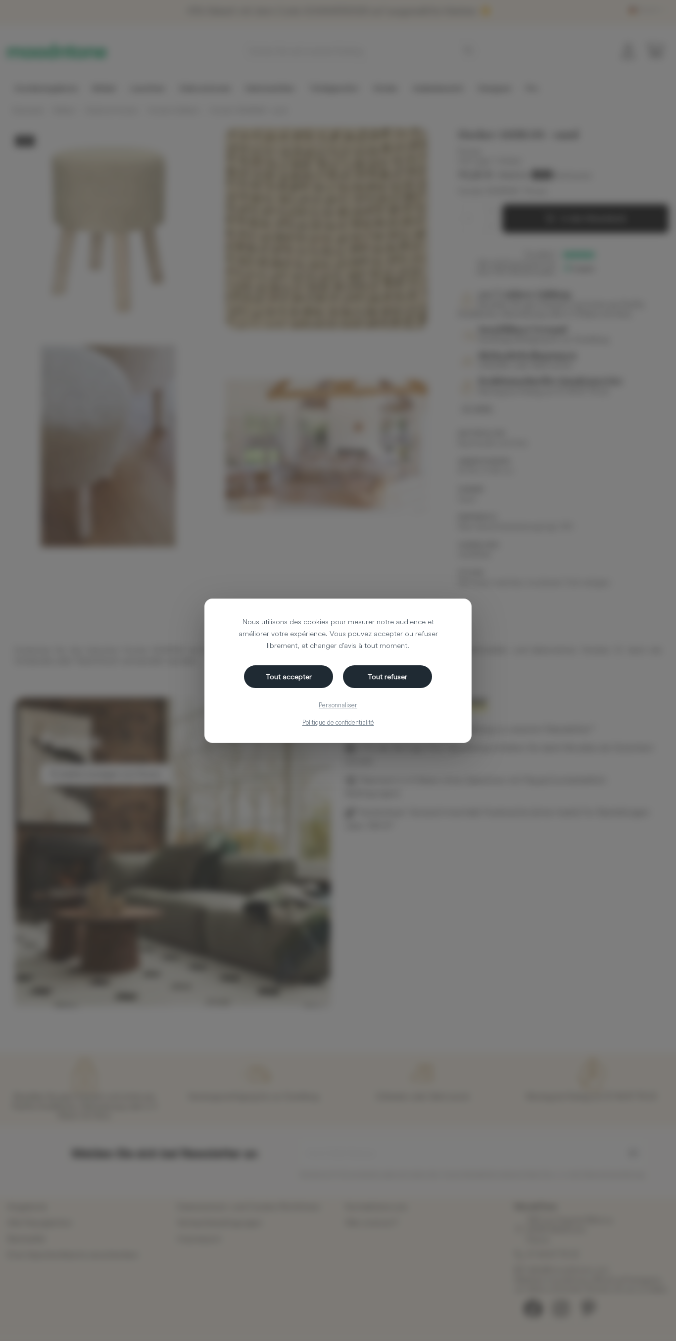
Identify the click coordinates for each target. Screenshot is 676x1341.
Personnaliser (338, 705)
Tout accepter (289, 676)
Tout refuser (387, 676)
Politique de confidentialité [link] (338, 722)
